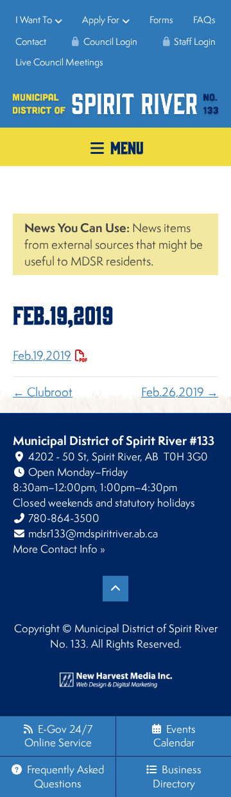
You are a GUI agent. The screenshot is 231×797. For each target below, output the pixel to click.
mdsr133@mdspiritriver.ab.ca (93, 533)
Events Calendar (174, 736)
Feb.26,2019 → (179, 391)
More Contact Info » (59, 549)
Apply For (100, 19)
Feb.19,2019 (42, 355)
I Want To (33, 19)
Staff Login (194, 41)
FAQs (204, 19)
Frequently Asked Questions (65, 776)
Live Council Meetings (59, 62)
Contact (30, 41)
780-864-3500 (63, 518)
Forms (161, 19)
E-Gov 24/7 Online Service (58, 736)
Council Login (109, 41)
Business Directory (177, 776)
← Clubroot (43, 391)
